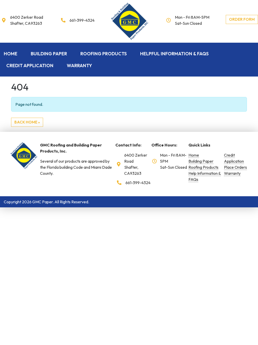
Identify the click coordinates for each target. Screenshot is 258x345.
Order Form (242, 19)
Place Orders (235, 167)
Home (10, 54)
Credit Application (29, 65)
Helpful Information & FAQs (174, 54)
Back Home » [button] (27, 122)
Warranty (79, 65)
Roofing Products (103, 54)
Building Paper (49, 54)
